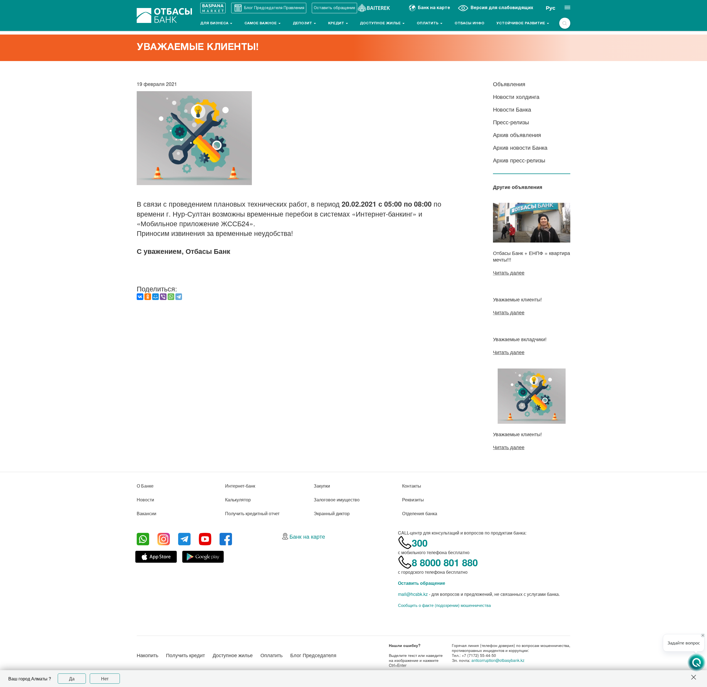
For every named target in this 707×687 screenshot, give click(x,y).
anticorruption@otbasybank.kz (497, 660)
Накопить (147, 655)
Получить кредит (185, 655)
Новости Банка (512, 109)
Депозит (303, 23)
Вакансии (146, 513)
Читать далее (508, 272)
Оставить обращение (421, 583)
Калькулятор (238, 499)
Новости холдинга (516, 97)
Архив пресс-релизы (519, 160)
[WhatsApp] (171, 296)
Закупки (322, 486)
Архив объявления (517, 135)
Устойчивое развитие (521, 23)
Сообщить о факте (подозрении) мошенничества (444, 605)
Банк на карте (307, 536)
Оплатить (428, 23)
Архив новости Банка (520, 147)
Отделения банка (419, 513)
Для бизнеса (214, 23)
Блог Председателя (313, 655)
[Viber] (163, 296)
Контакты (411, 486)
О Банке (145, 486)
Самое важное (261, 23)
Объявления (509, 84)
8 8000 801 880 (445, 562)
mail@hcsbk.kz (413, 594)
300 (420, 543)
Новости (145, 499)
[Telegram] (178, 296)
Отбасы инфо (469, 23)
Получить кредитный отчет (252, 513)
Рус (550, 8)
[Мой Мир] (155, 296)
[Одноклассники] (147, 296)
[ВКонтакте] (140, 296)
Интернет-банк (240, 486)
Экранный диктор (332, 513)
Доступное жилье (381, 23)
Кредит (336, 23)
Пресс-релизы (511, 122)
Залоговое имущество (337, 499)
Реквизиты (413, 499)
